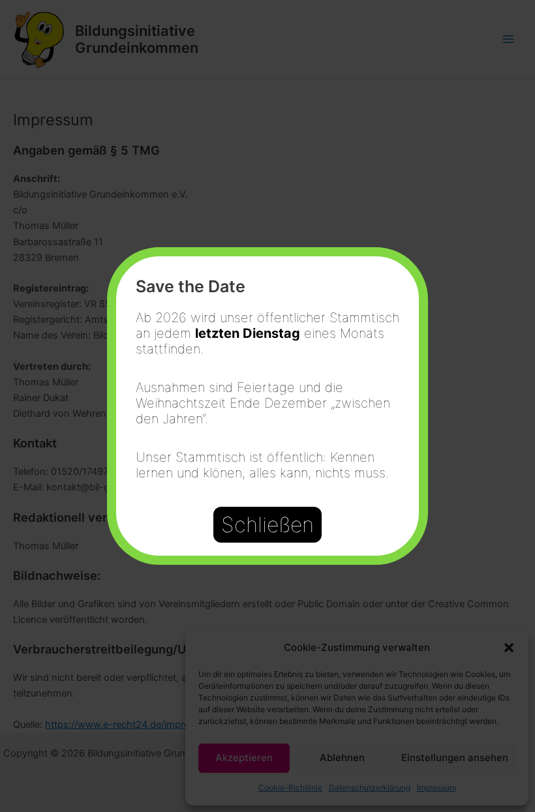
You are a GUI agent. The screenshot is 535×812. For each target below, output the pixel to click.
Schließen (267, 524)
